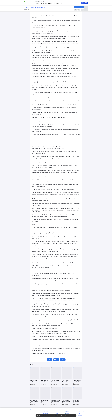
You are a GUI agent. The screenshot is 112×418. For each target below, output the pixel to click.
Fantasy (56, 415)
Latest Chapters (46, 411)
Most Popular (45, 409)
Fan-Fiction (45, 415)
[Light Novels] (29, 3)
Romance (68, 409)
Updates (57, 3)
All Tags (67, 415)
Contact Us (80, 415)
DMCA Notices (80, 413)
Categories (44, 3)
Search (37, 3)
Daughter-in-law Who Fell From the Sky (34, 7)
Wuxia (56, 409)
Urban (67, 411)
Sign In (85, 2)
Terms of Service (81, 411)
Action (67, 413)
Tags (51, 3)
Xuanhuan (56, 413)
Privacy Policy (80, 409)
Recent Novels (45, 413)
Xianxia (56, 411)
